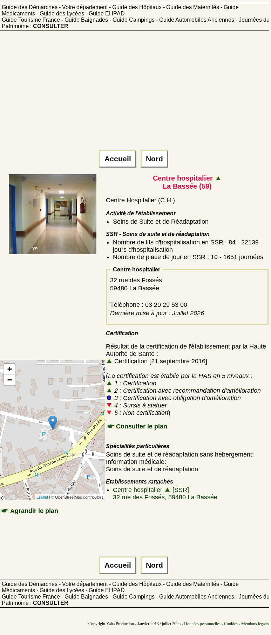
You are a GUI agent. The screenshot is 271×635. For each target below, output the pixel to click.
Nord (154, 159)
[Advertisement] (134, 94)
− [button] (9, 380)
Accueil (117, 159)
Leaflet (42, 497)
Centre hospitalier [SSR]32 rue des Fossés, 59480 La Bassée (165, 493)
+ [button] (9, 369)
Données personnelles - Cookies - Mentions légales (226, 623)
